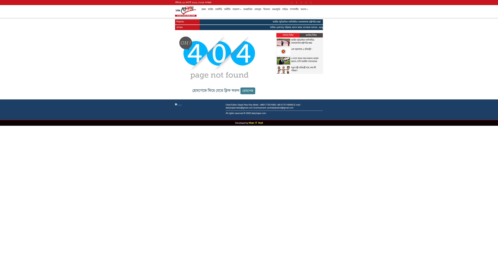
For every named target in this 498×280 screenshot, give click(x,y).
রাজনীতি (218, 9)
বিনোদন (266, 9)
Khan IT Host (256, 122)
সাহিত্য (285, 9)
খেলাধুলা (257, 9)
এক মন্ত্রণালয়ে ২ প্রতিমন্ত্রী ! (301, 49)
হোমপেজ (247, 91)
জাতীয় (210, 9)
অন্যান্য (304, 9)
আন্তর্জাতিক (247, 9)
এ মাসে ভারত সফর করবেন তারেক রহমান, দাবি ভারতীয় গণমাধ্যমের (305, 60)
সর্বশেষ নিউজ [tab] (288, 35)
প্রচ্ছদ (203, 9)
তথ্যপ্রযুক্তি (276, 9)
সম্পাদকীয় (294, 9)
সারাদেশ (236, 9)
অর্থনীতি (227, 9)
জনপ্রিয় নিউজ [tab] (311, 35)
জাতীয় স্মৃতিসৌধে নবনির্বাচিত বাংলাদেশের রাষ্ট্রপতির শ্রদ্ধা (292, 21)
